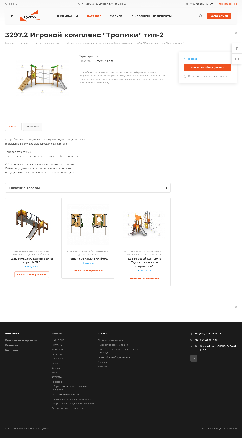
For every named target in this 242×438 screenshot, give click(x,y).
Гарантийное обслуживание (114, 357)
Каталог (57, 333)
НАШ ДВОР (58, 340)
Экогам (56, 368)
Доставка (33, 126)
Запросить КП (219, 15)
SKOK (55, 372)
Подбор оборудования (110, 340)
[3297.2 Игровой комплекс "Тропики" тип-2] (42, 78)
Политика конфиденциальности (219, 428)
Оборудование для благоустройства (72, 399)
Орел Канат (58, 358)
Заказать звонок (227, 3)
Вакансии (12, 345)
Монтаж (102, 366)
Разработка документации (113, 344)
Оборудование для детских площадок (73, 403)
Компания (12, 333)
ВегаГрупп (57, 354)
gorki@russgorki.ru (206, 339)
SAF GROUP (58, 349)
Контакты (11, 350)
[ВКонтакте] (193, 358)
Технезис (57, 381)
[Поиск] (200, 16)
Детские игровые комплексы (68, 408)
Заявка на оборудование (207, 67)
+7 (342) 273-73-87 (201, 3)
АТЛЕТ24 (57, 377)
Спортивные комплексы (65, 394)
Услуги (102, 333)
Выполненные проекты (21, 340)
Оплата (13, 126)
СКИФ (55, 363)
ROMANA (57, 344)
